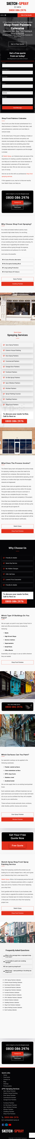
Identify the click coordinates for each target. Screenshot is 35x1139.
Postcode (5, 76)
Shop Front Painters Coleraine (12, 1005)
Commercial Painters (12, 361)
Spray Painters (17, 279)
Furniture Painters (11, 372)
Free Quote (17, 207)
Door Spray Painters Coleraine (12, 985)
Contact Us (17, 202)
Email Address (6, 69)
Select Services (6, 90)
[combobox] (17, 93)
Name (4, 63)
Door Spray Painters (12, 356)
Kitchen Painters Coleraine (11, 1000)
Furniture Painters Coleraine (12, 992)
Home (5, 1075)
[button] (2, 15)
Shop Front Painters (12, 404)
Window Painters (17, 819)
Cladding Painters (17, 284)
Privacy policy (7, 1086)
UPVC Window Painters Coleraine (13, 997)
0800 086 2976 (17, 10)
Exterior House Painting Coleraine (13, 982)
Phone (4, 83)
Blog (4, 1081)
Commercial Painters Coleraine (13, 987)
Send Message (17, 107)
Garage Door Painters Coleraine (13, 990)
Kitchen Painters (11, 388)
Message (4, 97)
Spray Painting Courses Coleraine (13, 1007)
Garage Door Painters (13, 366)
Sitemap (5, 1084)
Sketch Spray (17, 526)
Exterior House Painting (13, 350)
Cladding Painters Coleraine (12, 1002)
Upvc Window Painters (13, 383)
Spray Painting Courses (13, 394)
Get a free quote (17, 44)
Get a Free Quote (26, 15)
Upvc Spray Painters (12, 345)
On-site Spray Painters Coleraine (13, 995)
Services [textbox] (5, 92)
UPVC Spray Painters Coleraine (13, 980)
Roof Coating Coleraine (11, 1010)
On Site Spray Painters (13, 377)
